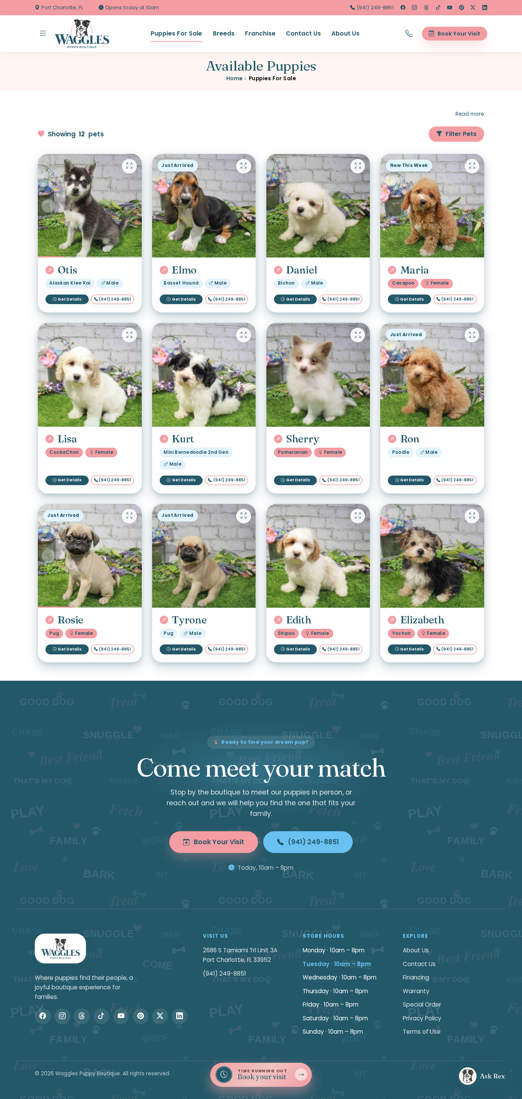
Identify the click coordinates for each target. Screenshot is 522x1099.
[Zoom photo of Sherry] (357, 335)
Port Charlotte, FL (61, 7)
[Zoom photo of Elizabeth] (472, 516)
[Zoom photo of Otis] (129, 166)
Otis (67, 270)
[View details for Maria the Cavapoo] (432, 206)
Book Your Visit (219, 842)
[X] (472, 7)
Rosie (70, 620)
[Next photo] (131, 205)
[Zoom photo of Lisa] (129, 335)
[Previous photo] (48, 205)
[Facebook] (402, 7)
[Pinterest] (461, 7)
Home (234, 78)
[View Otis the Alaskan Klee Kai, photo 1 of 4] (90, 206)
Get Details (69, 299)
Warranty (416, 991)
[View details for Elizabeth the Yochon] (432, 556)
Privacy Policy (422, 1018)
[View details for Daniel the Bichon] (318, 206)
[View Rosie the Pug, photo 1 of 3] (90, 556)
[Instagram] (414, 7)
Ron (410, 439)
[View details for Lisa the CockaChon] (90, 375)
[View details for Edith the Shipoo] (318, 556)
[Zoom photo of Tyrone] (243, 516)
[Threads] (426, 7)
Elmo (184, 270)
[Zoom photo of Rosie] (129, 516)
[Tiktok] (438, 7)
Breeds (224, 33)
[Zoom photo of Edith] (357, 516)
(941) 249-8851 (374, 7)
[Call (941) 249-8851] (409, 34)
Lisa (67, 439)
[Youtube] (449, 7)
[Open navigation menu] (43, 34)
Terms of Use (422, 1032)
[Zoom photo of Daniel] (357, 166)
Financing (416, 977)
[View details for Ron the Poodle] (432, 375)
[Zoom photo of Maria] (472, 166)
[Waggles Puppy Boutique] (81, 33)
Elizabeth (422, 620)
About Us (345, 33)
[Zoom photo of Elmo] (243, 166)
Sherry (302, 439)
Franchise (260, 33)
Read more (470, 114)
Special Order (422, 1004)
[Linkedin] (484, 7)
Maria (414, 270)
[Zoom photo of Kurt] (243, 335)
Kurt (183, 439)
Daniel (301, 270)
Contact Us (303, 33)
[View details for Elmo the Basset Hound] (204, 206)
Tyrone (189, 620)
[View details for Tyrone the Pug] (204, 556)
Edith (298, 620)
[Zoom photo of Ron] (472, 335)
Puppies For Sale (176, 33)
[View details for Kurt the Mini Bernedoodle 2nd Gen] (204, 375)
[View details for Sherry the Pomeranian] (318, 375)
